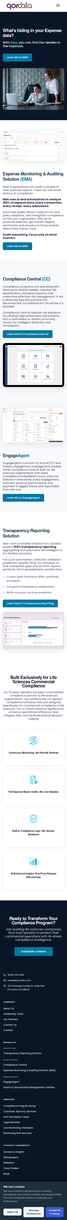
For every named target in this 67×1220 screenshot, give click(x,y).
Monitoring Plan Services (17, 1133)
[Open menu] (58, 6)
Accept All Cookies (54, 1212)
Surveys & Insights (13, 1152)
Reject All (12, 1212)
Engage (16, 455)
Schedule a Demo (33, 951)
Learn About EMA (17, 57)
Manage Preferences (34, 1212)
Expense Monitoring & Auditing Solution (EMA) (29, 1070)
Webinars (8, 1162)
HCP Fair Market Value (16, 1117)
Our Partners (10, 1019)
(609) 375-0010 (16, 974)
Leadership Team (13, 1014)
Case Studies (11, 1168)
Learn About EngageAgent (23, 497)
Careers (8, 1030)
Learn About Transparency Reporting (30, 603)
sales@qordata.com (19, 980)
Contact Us (10, 1025)
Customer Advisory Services (19, 1111)
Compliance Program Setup (19, 1106)
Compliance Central (22, 279)
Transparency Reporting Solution (26, 533)
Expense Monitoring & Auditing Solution (33, 176)
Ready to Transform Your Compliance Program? (33, 920)
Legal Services (11, 1122)
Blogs (6, 1173)
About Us (8, 1008)
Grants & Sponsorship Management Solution (29, 1087)
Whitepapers (10, 1157)
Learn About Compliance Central (27, 334)
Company (9, 1002)
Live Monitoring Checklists (18, 1127)
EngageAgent (11, 1082)
